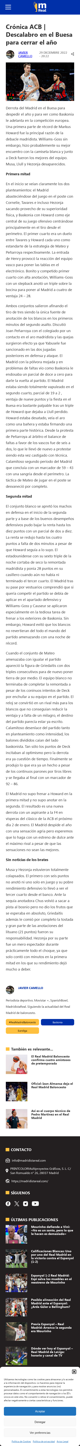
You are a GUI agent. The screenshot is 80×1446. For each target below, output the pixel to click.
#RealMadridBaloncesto (22, 1022)
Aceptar (40, 1411)
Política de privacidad (44, 1441)
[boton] (8, 7)
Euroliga (22, 1030)
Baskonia (58, 1022)
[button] (74, 1372)
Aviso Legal (62, 1441)
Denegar (40, 1422)
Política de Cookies (21, 1441)
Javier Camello (25, 54)
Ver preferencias (40, 1432)
